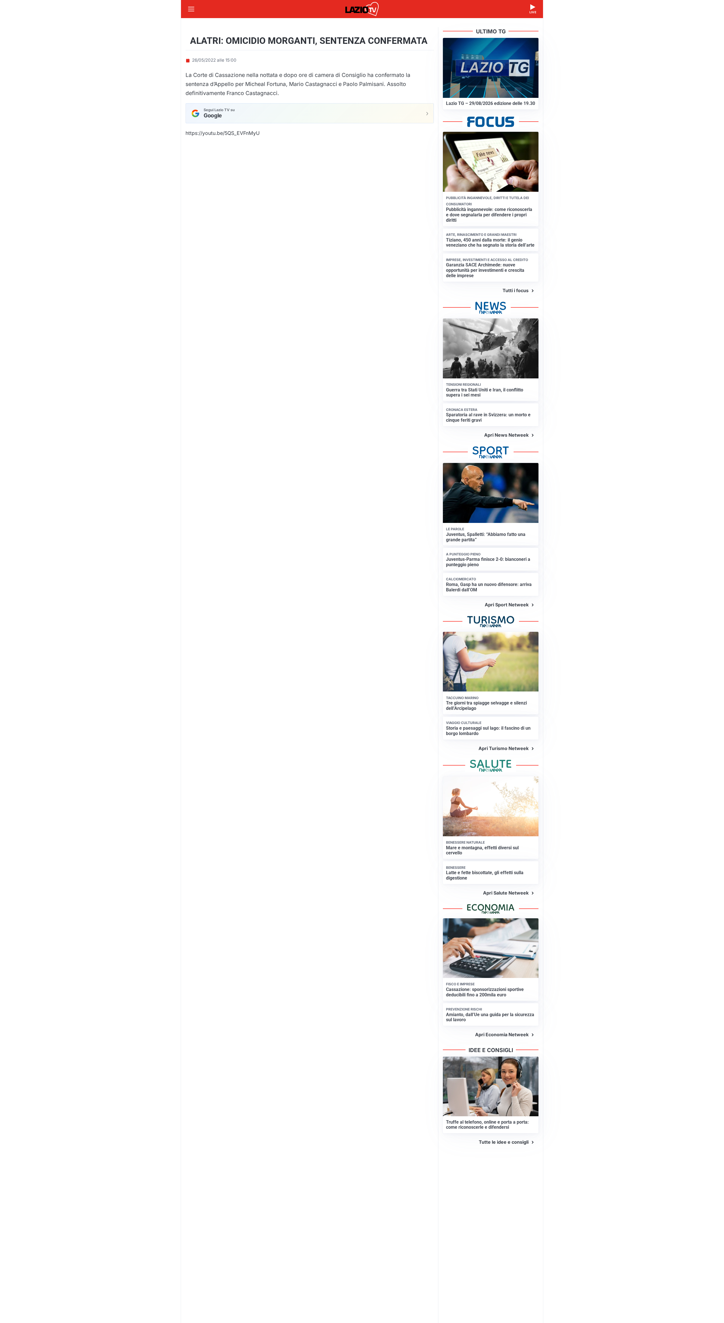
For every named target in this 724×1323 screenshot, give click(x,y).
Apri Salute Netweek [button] (506, 893)
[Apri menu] (191, 9)
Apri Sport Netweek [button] (507, 604)
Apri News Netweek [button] (506, 435)
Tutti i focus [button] (516, 290)
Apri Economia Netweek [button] (502, 1034)
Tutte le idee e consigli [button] (504, 1142)
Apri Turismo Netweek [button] (504, 748)
